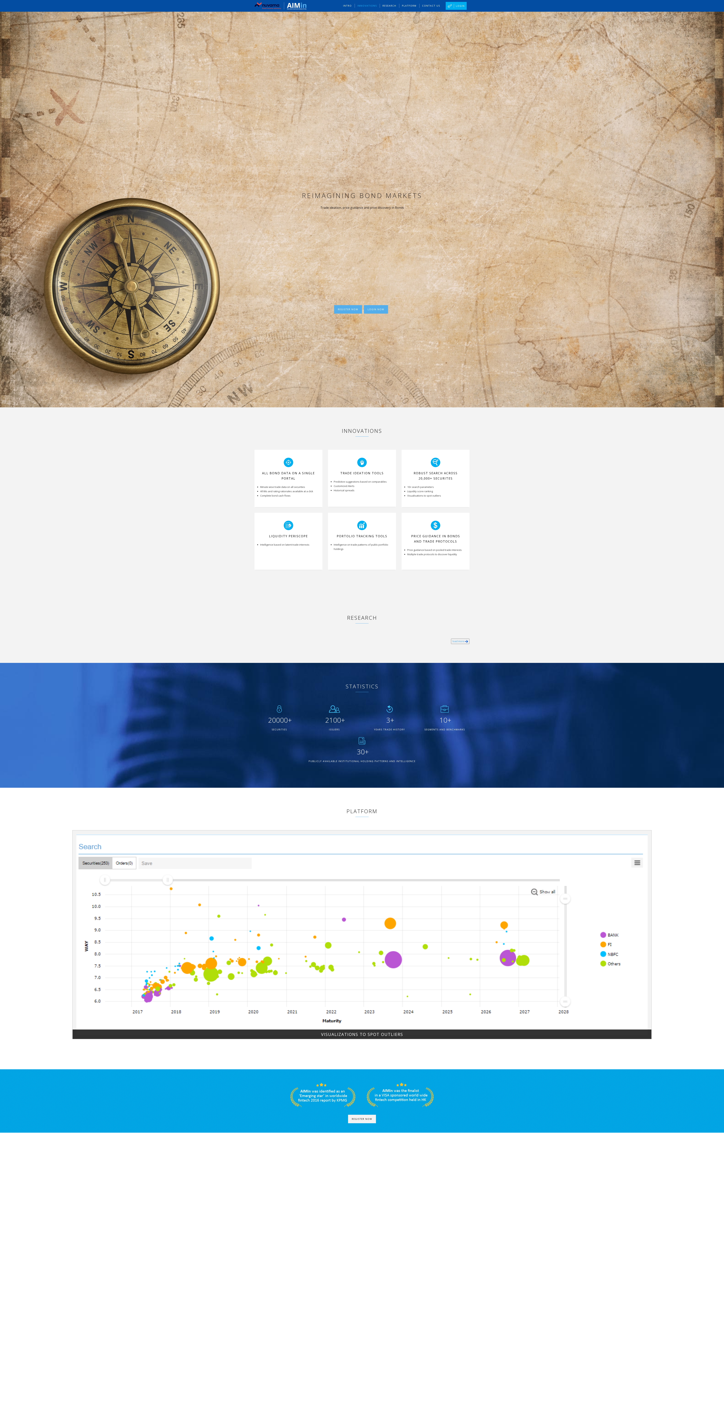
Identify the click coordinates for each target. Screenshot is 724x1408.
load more (458, 641)
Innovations (367, 5)
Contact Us (431, 5)
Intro (347, 5)
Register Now (348, 309)
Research (389, 5)
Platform (409, 5)
